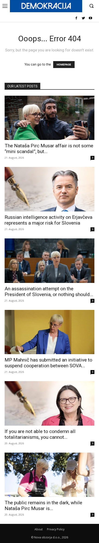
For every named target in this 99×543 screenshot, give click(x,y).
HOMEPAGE (64, 64)
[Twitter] (83, 18)
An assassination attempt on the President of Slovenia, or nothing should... (49, 291)
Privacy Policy (55, 529)
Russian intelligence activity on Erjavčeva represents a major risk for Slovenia (48, 220)
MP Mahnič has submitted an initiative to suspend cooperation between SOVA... (48, 362)
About (39, 529)
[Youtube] (90, 18)
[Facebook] (76, 18)
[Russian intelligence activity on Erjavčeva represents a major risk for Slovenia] (49, 189)
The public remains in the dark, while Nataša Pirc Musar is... (43, 505)
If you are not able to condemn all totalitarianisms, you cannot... (40, 434)
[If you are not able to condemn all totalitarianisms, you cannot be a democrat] (49, 403)
